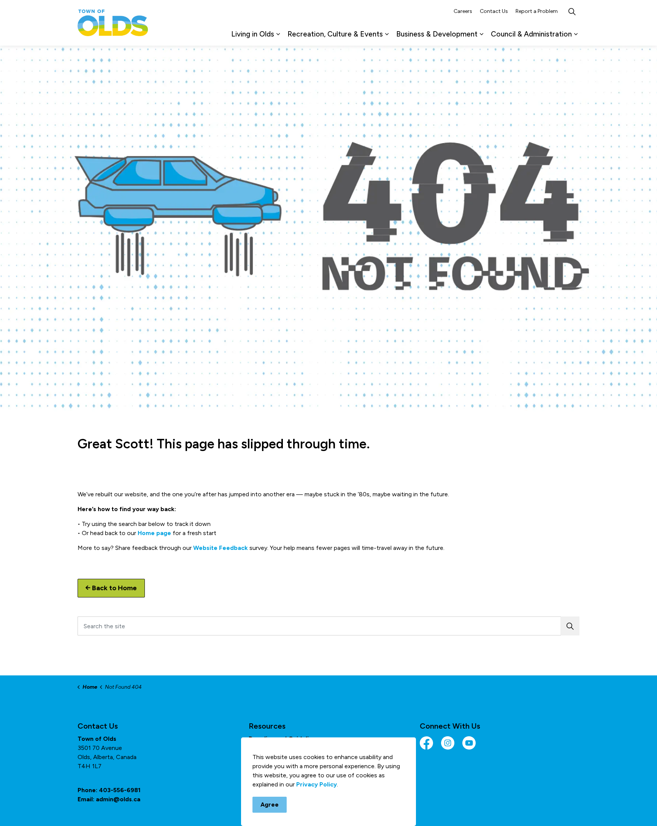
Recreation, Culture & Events (335, 34)
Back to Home (114, 588)
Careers (463, 11)
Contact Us (494, 11)
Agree (269, 804)
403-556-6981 (120, 790)
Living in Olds (252, 34)
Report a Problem (537, 11)
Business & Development (437, 34)
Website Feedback (220, 547)
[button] (569, 625)
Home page (154, 533)
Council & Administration (531, 34)
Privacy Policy (316, 784)
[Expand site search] (571, 11)
